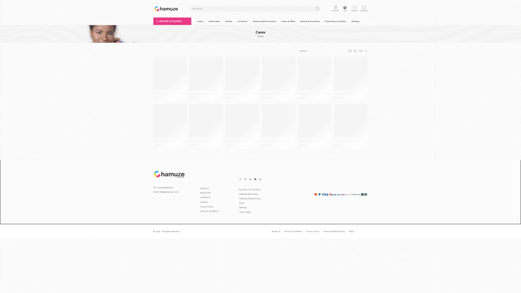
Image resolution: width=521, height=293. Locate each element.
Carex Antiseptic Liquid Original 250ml (319, 94)
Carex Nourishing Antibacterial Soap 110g (357, 141)
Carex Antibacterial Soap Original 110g (211, 141)
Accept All (507, 288)
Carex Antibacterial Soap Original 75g (174, 141)
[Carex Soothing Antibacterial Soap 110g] (315, 120)
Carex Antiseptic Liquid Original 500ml (283, 94)
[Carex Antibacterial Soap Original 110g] (206, 120)
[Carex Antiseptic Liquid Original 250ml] (315, 73)
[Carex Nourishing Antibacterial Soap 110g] (351, 120)
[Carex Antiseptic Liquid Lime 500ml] (170, 73)
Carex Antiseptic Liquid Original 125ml (355, 94)
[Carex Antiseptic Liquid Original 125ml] (351, 73)
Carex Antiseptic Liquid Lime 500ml (173, 94)
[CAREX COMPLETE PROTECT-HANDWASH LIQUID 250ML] (278, 120)
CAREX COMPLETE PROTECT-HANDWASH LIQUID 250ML (293, 141)
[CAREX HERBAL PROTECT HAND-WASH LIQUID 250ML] (242, 120)
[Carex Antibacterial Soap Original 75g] (170, 120)
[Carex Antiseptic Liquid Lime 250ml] (206, 73)
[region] (260, 285)
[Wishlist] (183, 60)
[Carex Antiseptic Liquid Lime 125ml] (242, 73)
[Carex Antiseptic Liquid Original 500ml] (278, 73)
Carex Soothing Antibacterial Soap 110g (320, 141)
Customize (466, 288)
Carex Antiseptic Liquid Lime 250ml (209, 94)
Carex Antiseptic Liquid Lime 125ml (245, 94)
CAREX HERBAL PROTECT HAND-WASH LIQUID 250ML (255, 141)
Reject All (487, 288)
